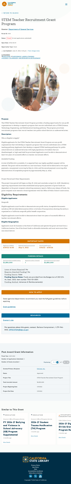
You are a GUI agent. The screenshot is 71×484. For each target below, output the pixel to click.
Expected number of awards (32, 260)
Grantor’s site (8, 320)
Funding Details (35, 256)
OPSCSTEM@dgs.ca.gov (19, 330)
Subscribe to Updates (35, 473)
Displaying (47, 362)
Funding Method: (12, 282)
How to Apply (35, 292)
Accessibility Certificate (35, 471)
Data (35, 469)
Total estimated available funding (12, 260)
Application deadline (8, 245)
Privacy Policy (35, 465)
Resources (35, 315)
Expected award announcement (26, 245)
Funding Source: (11, 274)
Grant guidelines (9, 307)
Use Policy (35, 467)
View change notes (34, 51)
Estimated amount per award (51, 260)
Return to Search (11, 13)
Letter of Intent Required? (15, 269)
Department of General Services (21, 29)
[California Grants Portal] (9, 4)
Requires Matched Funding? (16, 272)
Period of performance (45, 245)
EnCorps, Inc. (41, 368)
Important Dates (35, 241)
